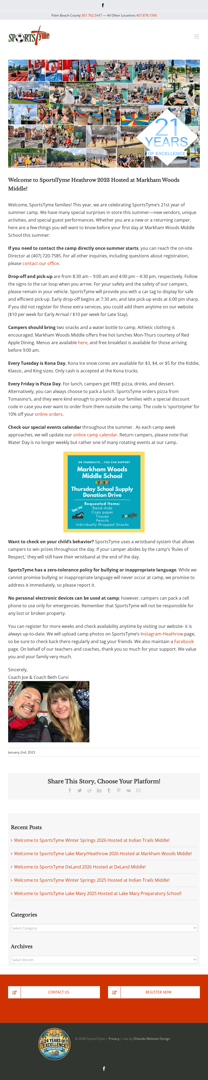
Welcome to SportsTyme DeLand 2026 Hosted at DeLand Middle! (80, 867)
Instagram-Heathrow (162, 634)
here (82, 343)
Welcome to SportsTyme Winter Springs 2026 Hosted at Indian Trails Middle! (92, 840)
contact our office (40, 263)
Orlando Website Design (152, 1038)
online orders (49, 414)
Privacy (114, 1038)
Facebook (184, 641)
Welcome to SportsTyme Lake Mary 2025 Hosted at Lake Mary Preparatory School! (97, 893)
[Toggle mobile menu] (197, 36)
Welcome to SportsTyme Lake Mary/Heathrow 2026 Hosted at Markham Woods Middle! (103, 854)
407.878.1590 (146, 15)
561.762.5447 (92, 15)
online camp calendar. (95, 435)
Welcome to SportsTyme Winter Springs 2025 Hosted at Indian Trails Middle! (92, 880)
